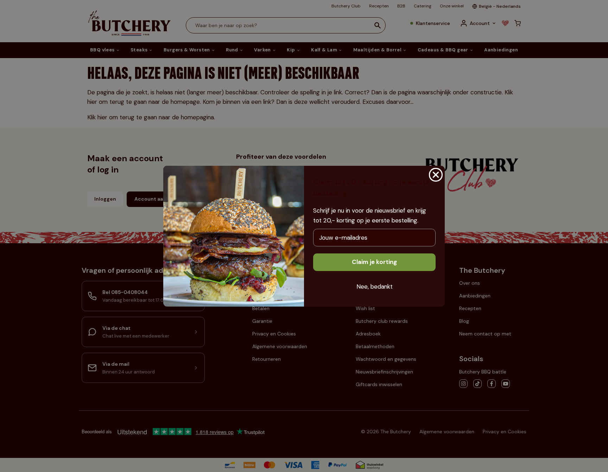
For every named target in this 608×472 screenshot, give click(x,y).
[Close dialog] (436, 175)
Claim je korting (374, 262)
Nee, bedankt (374, 286)
